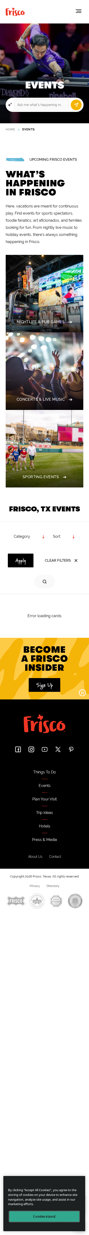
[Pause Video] (82, 693)
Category (22, 536)
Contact (55, 857)
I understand (44, 1216)
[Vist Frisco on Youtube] (44, 749)
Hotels (44, 826)
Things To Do (44, 772)
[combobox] (64, 536)
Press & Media (44, 839)
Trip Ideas (44, 812)
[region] (44, 1203)
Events (45, 785)
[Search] (76, 105)
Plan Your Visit (44, 799)
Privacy (35, 886)
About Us (35, 857)
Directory (53, 886)
